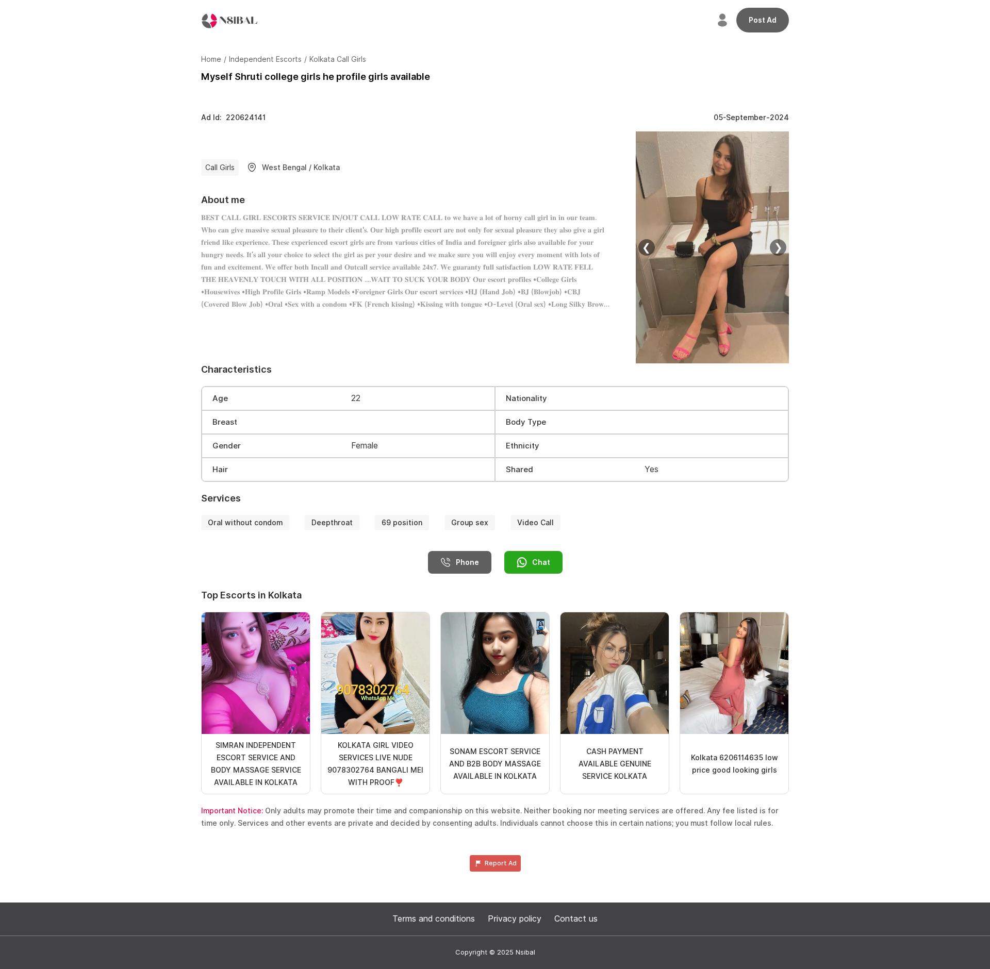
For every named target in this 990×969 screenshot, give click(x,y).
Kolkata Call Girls (337, 59)
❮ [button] (646, 247)
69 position (402, 523)
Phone (467, 562)
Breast (224, 422)
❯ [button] (778, 247)
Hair (220, 469)
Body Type (526, 422)
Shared (519, 469)
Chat (541, 562)
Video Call (535, 523)
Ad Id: (233, 117)
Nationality (526, 398)
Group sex (469, 523)
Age (220, 398)
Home (211, 59)
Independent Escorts (265, 59)
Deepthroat (332, 523)
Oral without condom (245, 523)
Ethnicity (522, 445)
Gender (226, 445)
